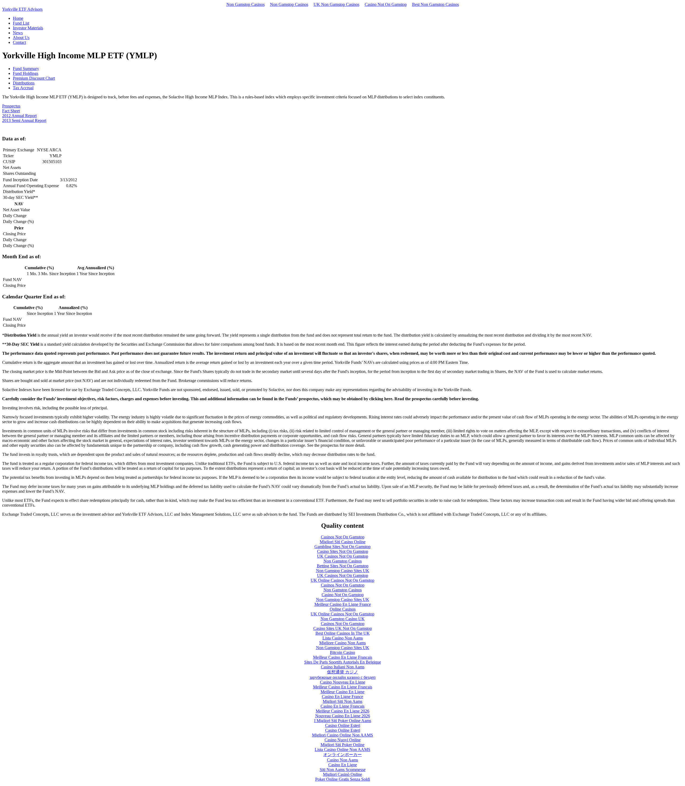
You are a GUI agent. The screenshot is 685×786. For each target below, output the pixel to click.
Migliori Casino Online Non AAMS (342, 735)
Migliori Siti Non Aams (342, 701)
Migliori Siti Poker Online (342, 744)
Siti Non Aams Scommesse (343, 769)
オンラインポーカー (342, 754)
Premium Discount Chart (34, 78)
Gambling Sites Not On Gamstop (342, 546)
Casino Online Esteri (342, 725)
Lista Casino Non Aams (342, 638)
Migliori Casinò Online (342, 774)
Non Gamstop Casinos (245, 4)
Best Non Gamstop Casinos (435, 4)
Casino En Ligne (342, 764)
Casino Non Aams (342, 760)
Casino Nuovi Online (343, 740)
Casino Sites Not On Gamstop (342, 551)
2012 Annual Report (19, 115)
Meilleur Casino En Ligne (342, 691)
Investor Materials (28, 28)
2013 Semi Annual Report (24, 120)
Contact (19, 42)
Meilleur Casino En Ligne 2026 (342, 711)
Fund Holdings (25, 73)
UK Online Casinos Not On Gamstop (342, 580)
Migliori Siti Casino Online (343, 542)
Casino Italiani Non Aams (342, 667)
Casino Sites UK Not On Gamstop (342, 628)
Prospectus (11, 106)
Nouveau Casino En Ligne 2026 (342, 716)
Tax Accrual (23, 88)
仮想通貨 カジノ (342, 672)
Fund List (21, 23)
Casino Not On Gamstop (386, 4)
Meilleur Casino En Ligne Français (342, 657)
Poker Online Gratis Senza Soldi (342, 779)
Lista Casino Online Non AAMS (342, 749)
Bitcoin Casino (342, 652)
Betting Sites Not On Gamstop (342, 566)
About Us (21, 37)
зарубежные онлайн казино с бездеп (343, 677)
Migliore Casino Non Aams (342, 643)
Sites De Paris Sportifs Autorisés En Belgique (342, 662)
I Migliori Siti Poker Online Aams (342, 720)
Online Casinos (343, 609)
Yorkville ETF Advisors (22, 9)
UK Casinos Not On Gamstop (342, 556)
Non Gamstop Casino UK (343, 619)
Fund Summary (26, 68)
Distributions (24, 83)
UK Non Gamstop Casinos (336, 4)
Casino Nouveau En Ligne (342, 682)
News (18, 32)
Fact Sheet (11, 111)
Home (18, 18)
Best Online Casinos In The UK (342, 633)
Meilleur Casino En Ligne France (342, 604)
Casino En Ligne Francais (342, 706)
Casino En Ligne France (342, 696)
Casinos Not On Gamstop (342, 537)
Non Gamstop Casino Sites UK (342, 570)
